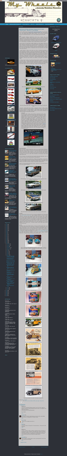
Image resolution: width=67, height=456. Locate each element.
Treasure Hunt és (40, 230)
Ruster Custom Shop (53, 87)
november (8, 245)
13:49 (22, 413)
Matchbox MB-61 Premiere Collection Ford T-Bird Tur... (10, 275)
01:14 (22, 435)
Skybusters (51, 100)
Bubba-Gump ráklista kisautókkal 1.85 (15, 24)
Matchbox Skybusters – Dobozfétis (9, 277)
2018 (7, 234)
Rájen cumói (52, 85)
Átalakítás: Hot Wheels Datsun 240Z (12, 200)
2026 (7, 224)
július (7, 250)
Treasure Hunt (42, 400)
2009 (25, 400)
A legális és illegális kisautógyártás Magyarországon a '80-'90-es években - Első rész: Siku (12, 172)
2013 (7, 240)
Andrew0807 (23, 437)
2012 (7, 241)
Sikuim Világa (52, 88)
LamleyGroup (53, 68)
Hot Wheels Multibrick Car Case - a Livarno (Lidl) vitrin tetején (13, 208)
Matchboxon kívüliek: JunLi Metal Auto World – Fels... (10, 263)
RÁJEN (23, 424)
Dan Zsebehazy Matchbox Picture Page (55, 108)
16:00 (22, 422)
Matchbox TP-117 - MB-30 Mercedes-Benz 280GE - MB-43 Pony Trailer (12, 164)
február (8, 287)
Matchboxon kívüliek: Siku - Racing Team (10, 272)
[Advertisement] (11, 40)
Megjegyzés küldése (23, 442)
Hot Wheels (31, 400)
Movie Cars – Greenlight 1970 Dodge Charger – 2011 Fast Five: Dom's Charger (13, 194)
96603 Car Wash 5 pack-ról (11, 139)
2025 (7, 225)
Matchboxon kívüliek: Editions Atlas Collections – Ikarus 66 (13, 157)
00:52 (22, 440)
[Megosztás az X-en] (21, 402)
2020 (7, 231)
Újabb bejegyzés (22, 447)
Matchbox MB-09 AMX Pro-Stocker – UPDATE (10, 281)
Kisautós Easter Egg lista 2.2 (49, 24)
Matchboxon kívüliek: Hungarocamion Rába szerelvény (12, 186)
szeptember (8, 247)
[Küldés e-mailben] (19, 402)
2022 (7, 229)
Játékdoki (51, 80)
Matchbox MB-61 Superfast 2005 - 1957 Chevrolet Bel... (10, 265)
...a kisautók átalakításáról (11, 145)
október (8, 246)
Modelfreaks (52, 84)
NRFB (34, 400)
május (8, 252)
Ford (28, 400)
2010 (7, 290)
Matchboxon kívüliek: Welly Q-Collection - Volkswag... (10, 256)
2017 (7, 235)
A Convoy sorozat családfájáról (12, 105)
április (8, 253)
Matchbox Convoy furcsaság (10, 261)
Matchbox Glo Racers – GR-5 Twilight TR (10, 279)
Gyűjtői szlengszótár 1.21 (39, 24)
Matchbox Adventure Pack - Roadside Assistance (10, 258)
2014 (7, 239)
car (27, 400)
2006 (7, 295)
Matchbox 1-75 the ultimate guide (54, 97)
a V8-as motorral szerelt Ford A (26, 215)
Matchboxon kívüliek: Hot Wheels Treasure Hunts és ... (10, 268)
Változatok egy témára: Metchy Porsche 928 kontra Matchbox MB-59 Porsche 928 (13, 179)
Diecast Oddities (52, 110)
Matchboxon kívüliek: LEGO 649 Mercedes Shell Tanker (13, 214)
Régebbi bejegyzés (44, 447)
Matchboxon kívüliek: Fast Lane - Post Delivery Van (12, 151)
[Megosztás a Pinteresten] (23, 402)
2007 (7, 294)
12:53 (22, 427)
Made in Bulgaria (52, 96)
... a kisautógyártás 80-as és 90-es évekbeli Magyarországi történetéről (11, 120)
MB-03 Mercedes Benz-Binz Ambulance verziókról (11, 75)
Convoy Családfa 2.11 (26, 24)
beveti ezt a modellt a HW (41, 231)
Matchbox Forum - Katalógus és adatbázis (56, 99)
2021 (7, 230)
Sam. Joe (23, 399)
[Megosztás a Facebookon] (22, 402)
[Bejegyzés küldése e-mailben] (20, 400)
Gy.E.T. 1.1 (32, 24)
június (8, 251)
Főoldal (7, 24)
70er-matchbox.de (52, 107)
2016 (7, 236)
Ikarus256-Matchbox (53, 79)
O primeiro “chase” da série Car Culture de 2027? (58, 63)
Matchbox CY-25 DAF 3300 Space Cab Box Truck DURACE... (10, 283)
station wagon (37, 400)
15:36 (22, 418)
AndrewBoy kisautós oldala (54, 76)
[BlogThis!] (20, 402)
